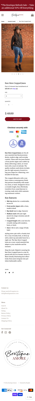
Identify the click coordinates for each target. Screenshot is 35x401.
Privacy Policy (6, 316)
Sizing (3, 311)
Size (6, 92)
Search (3, 306)
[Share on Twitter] (9, 272)
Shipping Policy (6, 321)
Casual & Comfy (12, 21)
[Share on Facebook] (6, 272)
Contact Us (4, 318)
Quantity (7, 101)
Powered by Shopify (25, 383)
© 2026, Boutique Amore (10, 383)
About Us (4, 308)
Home (2, 21)
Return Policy (5, 313)
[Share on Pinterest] (13, 272)
